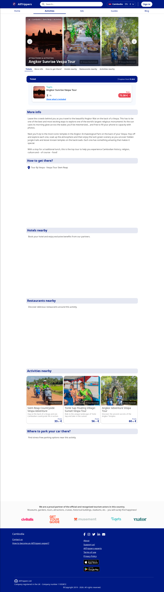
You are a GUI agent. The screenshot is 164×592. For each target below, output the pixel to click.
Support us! (89, 544)
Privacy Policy (90, 556)
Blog (147, 10)
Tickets (29, 69)
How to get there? (54, 69)
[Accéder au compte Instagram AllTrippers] (90, 534)
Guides (114, 10)
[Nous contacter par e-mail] (104, 534)
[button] (146, 4)
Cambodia (36, 19)
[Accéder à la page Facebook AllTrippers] (86, 534)
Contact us (17, 539)
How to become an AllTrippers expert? (30, 543)
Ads (82, 10)
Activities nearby (107, 69)
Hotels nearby (70, 69)
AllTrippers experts (93, 548)
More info (38, 69)
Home (17, 10)
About (86, 540)
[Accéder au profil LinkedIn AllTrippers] (99, 534)
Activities (49, 10)
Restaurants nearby (88, 69)
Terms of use (90, 552)
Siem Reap (47, 19)
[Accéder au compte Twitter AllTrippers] (94, 534)
